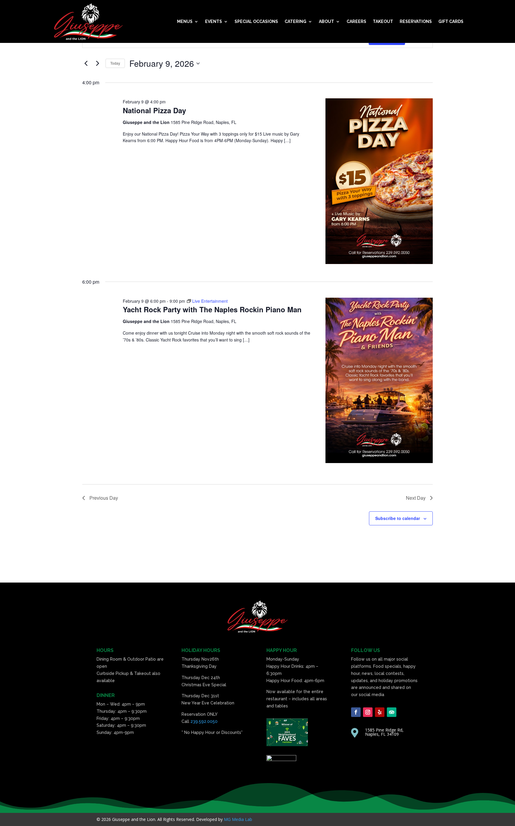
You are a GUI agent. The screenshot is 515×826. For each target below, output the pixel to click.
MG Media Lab (238, 819)
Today (115, 63)
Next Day (416, 497)
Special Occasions (256, 21)
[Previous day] (85, 63)
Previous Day (103, 497)
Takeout (383, 21)
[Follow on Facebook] (356, 712)
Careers (356, 21)
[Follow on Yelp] (379, 712)
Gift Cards (450, 21)
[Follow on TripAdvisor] (391, 712)
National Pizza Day (154, 110)
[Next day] (97, 63)
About (326, 21)
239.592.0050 (204, 721)
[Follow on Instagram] (368, 712)
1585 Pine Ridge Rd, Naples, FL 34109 (384, 732)
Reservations (416, 21)
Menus (185, 21)
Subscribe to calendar (397, 518)
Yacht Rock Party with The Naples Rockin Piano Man (212, 309)
